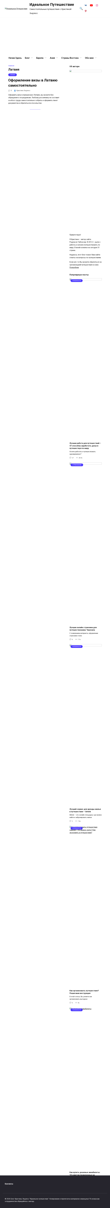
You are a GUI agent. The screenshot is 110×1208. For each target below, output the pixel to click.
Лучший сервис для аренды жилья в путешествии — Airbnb (85, 810)
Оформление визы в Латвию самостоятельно (32, 83)
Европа (39, 58)
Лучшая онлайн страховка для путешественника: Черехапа (83, 628)
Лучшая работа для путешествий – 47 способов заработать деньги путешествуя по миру (85, 445)
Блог (27, 58)
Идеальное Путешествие (52, 4)
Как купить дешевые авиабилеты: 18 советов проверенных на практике (85, 1175)
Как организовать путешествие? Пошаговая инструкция (84, 992)
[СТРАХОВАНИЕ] (86, 623)
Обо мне (89, 58)
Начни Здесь (15, 58)
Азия (52, 58)
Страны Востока (70, 58)
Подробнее (74, 267)
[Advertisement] (55, 36)
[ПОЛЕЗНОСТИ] (86, 439)
